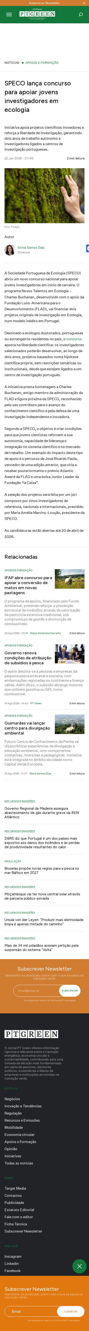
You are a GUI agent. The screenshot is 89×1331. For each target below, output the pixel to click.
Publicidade (14, 1202)
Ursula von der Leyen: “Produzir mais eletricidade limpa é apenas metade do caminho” (44, 922)
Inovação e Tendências (23, 1106)
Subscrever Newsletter (23, 1231)
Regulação (13, 861)
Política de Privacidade (67, 1320)
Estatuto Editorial (19, 1210)
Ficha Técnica (16, 1224)
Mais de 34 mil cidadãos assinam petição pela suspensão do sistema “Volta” (42, 947)
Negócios (12, 1099)
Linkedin (12, 1263)
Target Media (15, 1188)
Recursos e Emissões (20, 801)
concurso (74, 339)
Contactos (13, 1195)
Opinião (11, 1149)
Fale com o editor (19, 1217)
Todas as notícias (19, 1163)
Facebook (13, 1270)
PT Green (36, 703)
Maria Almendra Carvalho (45, 633)
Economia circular (20, 1134)
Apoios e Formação (42, 62)
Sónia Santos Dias (31, 247)
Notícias (12, 62)
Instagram (13, 1256)
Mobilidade (14, 1127)
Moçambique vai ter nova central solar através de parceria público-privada (42, 896)
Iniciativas (13, 1156)
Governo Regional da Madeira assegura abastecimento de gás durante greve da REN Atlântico (42, 812)
